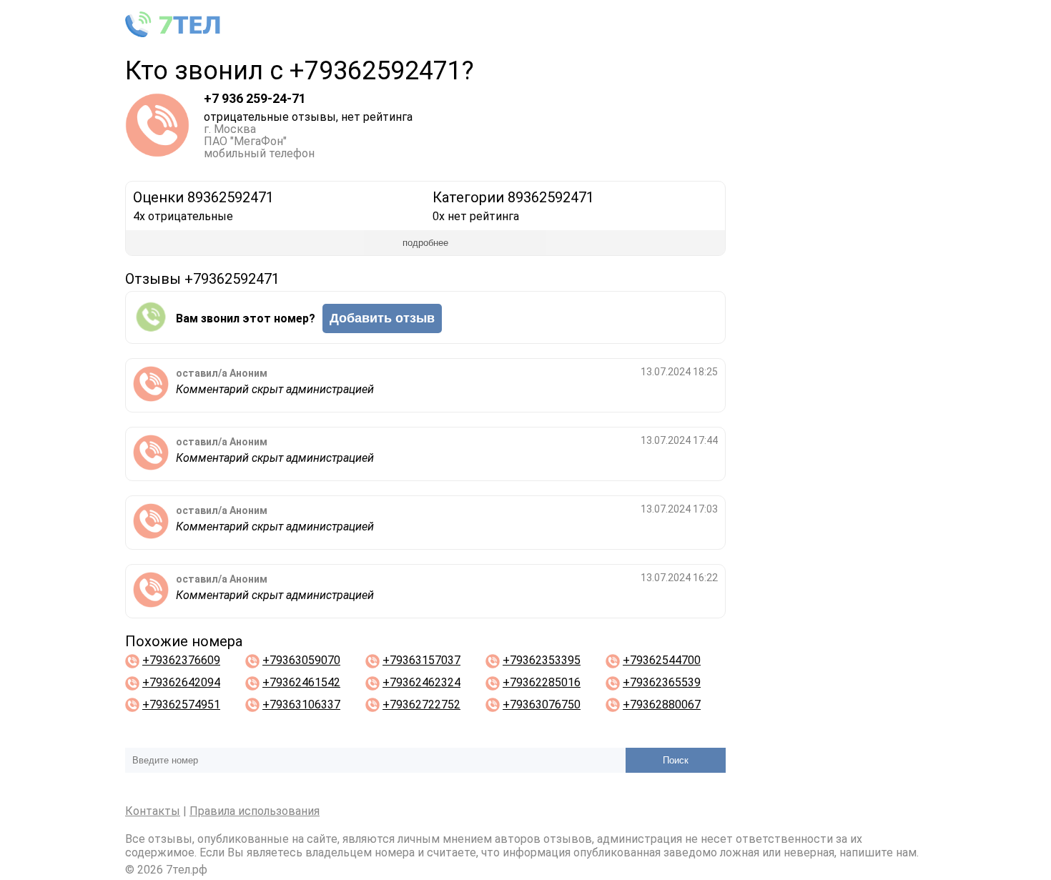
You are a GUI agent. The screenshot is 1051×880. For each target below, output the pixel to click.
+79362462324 (421, 682)
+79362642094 (181, 682)
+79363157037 (421, 660)
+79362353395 (542, 660)
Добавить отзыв (382, 318)
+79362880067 (662, 704)
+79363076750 (542, 704)
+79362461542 (301, 682)
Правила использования (254, 811)
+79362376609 (181, 660)
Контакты (152, 811)
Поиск (676, 760)
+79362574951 (181, 704)
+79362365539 (662, 682)
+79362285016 (542, 682)
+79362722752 (421, 704)
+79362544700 (662, 660)
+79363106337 (301, 704)
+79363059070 (301, 660)
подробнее (425, 242)
